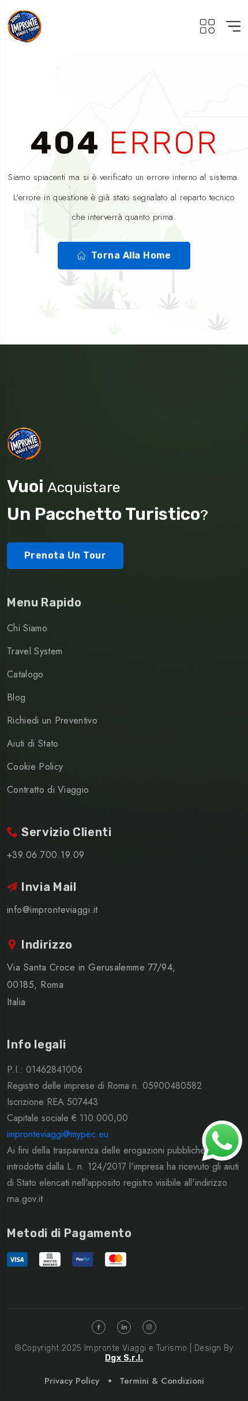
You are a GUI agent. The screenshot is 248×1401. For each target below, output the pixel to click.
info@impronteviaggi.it (52, 909)
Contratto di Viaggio (48, 789)
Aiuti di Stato (32, 743)
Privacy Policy (71, 1380)
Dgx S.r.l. (124, 1358)
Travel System (34, 651)
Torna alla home (131, 255)
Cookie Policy (35, 766)
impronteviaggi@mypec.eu (57, 1134)
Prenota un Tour (65, 555)
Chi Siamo (27, 628)
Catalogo (25, 674)
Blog (16, 697)
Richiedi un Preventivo (52, 720)
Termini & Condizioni (161, 1380)
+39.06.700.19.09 (46, 854)
